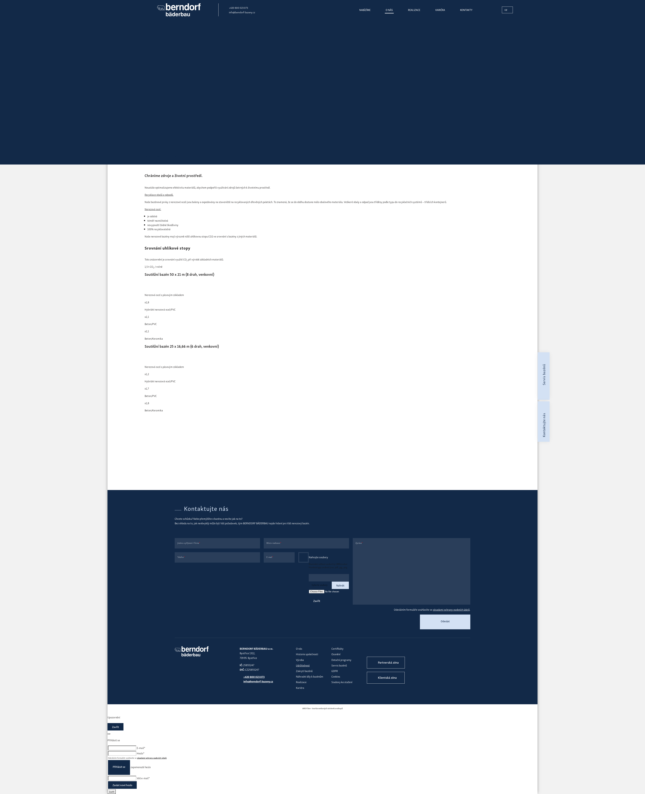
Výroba (300, 660)
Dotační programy (341, 660)
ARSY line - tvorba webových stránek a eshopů (322, 708)
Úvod (147, 156)
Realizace (414, 10)
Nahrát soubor (303, 557)
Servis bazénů (339, 665)
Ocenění (335, 654)
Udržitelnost (303, 665)
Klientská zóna (387, 677)
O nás (389, 10)
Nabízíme (365, 10)
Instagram (380, 649)
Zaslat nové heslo (122, 785)
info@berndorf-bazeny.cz (242, 12)
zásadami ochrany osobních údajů (451, 609)
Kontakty (466, 10)
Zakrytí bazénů (304, 671)
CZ (506, 10)
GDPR (334, 671)
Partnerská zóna (388, 662)
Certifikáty (337, 648)
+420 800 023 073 (238, 8)
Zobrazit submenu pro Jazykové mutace (509, 9)
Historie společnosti (307, 654)
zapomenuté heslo (141, 767)
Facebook (370, 649)
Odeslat (445, 621)
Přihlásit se (119, 766)
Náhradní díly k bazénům (309, 676)
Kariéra (440, 10)
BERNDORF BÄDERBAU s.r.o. (179, 9)
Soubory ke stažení (341, 682)
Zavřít (316, 601)
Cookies (335, 676)
